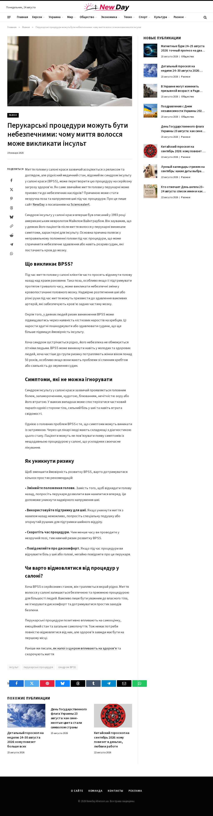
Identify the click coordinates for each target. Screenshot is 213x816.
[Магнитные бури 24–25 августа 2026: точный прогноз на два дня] (150, 50)
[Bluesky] (11, 217)
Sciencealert (80, 204)
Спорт (143, 17)
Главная (22, 17)
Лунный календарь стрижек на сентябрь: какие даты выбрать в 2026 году (183, 169)
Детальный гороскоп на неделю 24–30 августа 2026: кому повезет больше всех (25, 740)
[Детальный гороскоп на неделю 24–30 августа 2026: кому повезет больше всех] (26, 716)
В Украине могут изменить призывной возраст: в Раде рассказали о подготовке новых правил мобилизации (181, 88)
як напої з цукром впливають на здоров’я (85, 648)
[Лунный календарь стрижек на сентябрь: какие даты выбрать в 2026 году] (150, 171)
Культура (160, 17)
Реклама (135, 791)
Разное (179, 17)
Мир (70, 17)
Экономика (109, 17)
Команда (95, 791)
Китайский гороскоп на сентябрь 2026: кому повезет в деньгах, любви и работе (111, 740)
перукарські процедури (38, 667)
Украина (55, 17)
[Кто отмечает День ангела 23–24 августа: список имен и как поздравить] (150, 191)
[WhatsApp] (11, 253)
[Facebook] (11, 180)
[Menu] (9, 17)
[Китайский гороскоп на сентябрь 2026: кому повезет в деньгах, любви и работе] (113, 716)
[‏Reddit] (11, 235)
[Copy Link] (11, 226)
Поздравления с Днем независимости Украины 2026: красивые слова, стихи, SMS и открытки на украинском (182, 108)
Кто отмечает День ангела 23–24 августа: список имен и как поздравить (182, 189)
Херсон (37, 17)
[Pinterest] (11, 199)
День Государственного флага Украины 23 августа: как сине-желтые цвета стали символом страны (69, 718)
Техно (128, 17)
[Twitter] (11, 189)
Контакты (115, 791)
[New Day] (106, 8)
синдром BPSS (67, 667)
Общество (87, 17)
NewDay (39, 204)
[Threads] (11, 208)
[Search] (205, 17)
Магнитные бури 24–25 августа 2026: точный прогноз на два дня (182, 48)
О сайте (77, 791)
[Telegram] (11, 244)
